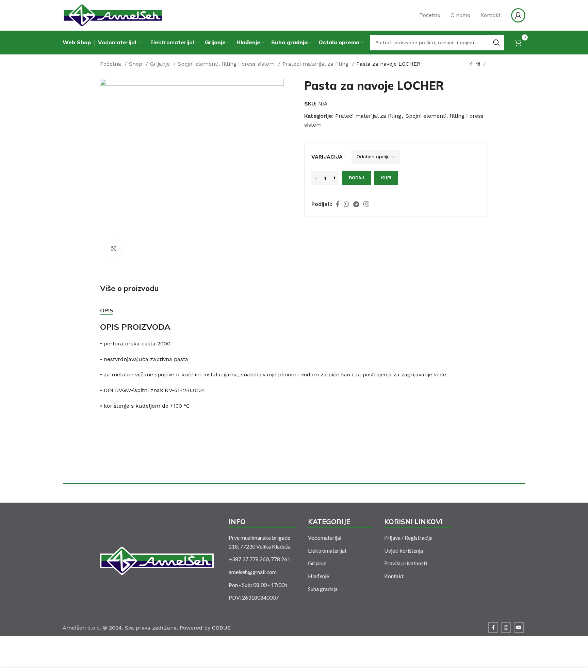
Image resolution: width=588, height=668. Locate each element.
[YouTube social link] (519, 627)
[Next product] (484, 64)
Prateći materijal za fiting (316, 64)
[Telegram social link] (356, 204)
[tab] (106, 310)
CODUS (221, 627)
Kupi (386, 177)
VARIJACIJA (327, 156)
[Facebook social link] (338, 204)
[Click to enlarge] (113, 249)
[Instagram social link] (506, 627)
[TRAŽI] (496, 42)
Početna (111, 64)
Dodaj (356, 177)
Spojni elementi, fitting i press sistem (227, 64)
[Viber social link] (366, 204)
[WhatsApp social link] (346, 204)
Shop (136, 64)
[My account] (518, 15)
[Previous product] (471, 64)
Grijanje (161, 64)
